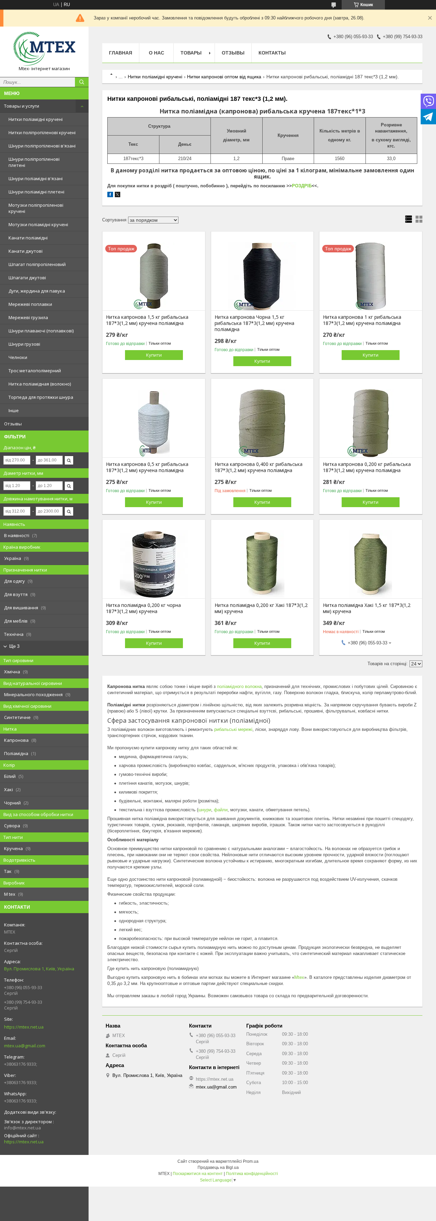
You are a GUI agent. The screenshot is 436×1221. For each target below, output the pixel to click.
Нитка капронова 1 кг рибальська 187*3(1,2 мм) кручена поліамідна (362, 320)
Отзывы (13, 424)
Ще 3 (14, 646)
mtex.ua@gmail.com (24, 1046)
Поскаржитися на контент (198, 1173)
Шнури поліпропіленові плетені (34, 162)
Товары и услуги (21, 106)
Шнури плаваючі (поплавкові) (41, 331)
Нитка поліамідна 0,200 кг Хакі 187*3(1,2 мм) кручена (261, 608)
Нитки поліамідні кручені (36, 119)
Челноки (18, 357)
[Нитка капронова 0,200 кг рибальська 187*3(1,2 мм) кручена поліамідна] (371, 423)
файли (221, 809)
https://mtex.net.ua (24, 1027)
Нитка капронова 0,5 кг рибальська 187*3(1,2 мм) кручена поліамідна (147, 467)
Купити (154, 355)
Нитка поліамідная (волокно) (40, 384)
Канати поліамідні (28, 238)
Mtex (299, 977)
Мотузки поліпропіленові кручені (36, 208)
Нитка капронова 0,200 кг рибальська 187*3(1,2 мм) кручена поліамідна (367, 467)
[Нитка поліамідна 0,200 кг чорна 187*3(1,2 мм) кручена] (154, 564)
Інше (14, 410)
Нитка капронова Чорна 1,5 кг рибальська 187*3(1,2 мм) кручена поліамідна (254, 323)
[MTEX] (44, 49)
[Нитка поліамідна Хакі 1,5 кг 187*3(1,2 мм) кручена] (371, 564)
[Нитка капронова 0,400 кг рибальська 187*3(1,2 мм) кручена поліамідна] (262, 423)
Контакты (272, 53)
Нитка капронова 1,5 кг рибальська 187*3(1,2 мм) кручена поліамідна (147, 320)
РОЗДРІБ (302, 185)
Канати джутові (26, 251)
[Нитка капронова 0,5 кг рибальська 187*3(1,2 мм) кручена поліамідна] (154, 423)
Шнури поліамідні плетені (36, 192)
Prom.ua (251, 1161)
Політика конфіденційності (252, 1173)
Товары (191, 53)
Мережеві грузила (28, 317)
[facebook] (110, 195)
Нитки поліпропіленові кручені (42, 132)
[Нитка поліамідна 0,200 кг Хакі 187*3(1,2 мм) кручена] (262, 564)
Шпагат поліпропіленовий (37, 264)
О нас (156, 53)
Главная (120, 53)
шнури (204, 809)
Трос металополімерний (35, 370)
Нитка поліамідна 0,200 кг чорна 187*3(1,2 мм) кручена (143, 608)
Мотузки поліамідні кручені (38, 224)
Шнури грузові (24, 344)
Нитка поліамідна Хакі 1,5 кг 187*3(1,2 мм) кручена (366, 608)
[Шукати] (82, 82)
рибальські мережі (232, 729)
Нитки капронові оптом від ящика (224, 76)
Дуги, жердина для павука (37, 291)
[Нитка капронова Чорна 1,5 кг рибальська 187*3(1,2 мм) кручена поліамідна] (262, 276)
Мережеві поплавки (30, 304)
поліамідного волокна (239, 686)
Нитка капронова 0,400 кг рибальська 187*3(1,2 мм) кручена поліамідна (258, 467)
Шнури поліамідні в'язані (36, 178)
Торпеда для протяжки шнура (41, 397)
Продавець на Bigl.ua (218, 1167)
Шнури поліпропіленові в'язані (42, 146)
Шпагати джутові (27, 278)
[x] (117, 195)
